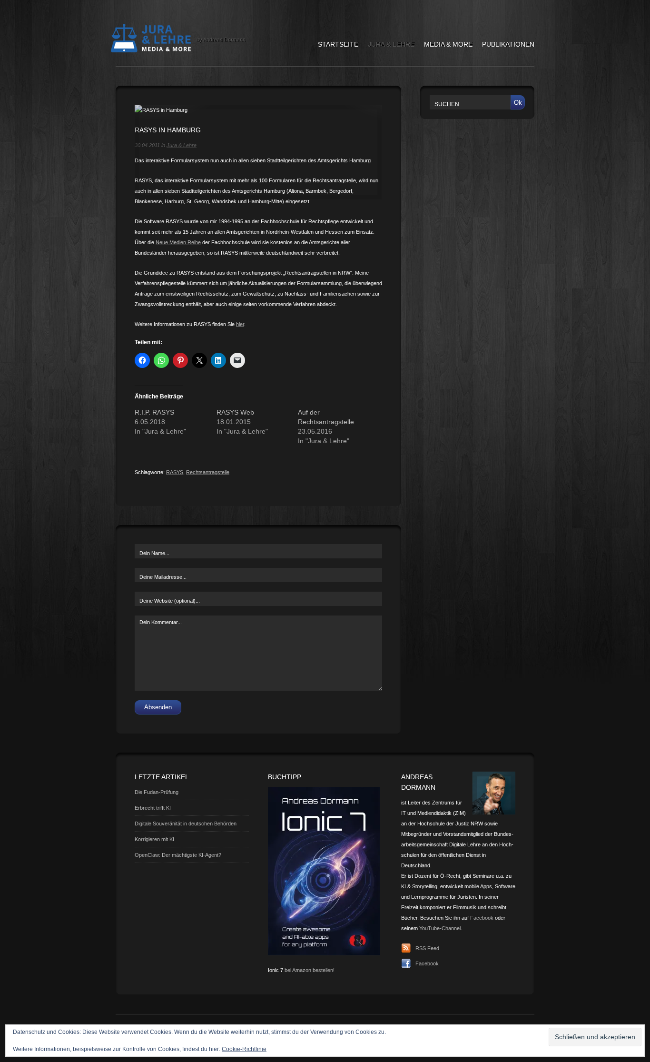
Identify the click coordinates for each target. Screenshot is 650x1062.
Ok (518, 102)
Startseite (338, 44)
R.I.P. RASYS (154, 412)
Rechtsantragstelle (207, 472)
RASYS (174, 472)
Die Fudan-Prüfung (156, 792)
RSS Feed (427, 948)
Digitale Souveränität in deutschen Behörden (185, 823)
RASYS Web (235, 412)
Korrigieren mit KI (154, 839)
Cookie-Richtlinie (244, 1049)
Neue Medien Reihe (178, 242)
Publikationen (508, 44)
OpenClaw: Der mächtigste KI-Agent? (178, 855)
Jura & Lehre (391, 44)
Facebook (481, 918)
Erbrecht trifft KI (153, 808)
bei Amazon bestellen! (310, 970)
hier (240, 324)
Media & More (448, 44)
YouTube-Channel (440, 928)
